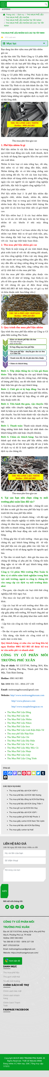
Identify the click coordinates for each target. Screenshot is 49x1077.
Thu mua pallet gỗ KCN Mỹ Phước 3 (24, 816)
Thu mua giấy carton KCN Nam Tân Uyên (26, 821)
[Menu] (3, 4)
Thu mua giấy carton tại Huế (21, 830)
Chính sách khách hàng (11, 997)
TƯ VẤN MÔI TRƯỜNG (11, 981)
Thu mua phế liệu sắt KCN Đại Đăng (24, 825)
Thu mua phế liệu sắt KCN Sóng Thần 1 (26, 803)
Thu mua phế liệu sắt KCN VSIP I (23, 812)
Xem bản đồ (14, 961)
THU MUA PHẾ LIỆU (11, 972)
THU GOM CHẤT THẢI (11, 976)
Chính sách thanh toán (11, 1004)
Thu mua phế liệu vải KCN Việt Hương (25, 795)
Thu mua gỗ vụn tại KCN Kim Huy (23, 808)
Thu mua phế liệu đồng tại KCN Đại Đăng (26, 799)
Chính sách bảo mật (12, 991)
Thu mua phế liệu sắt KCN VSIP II (23, 790)
